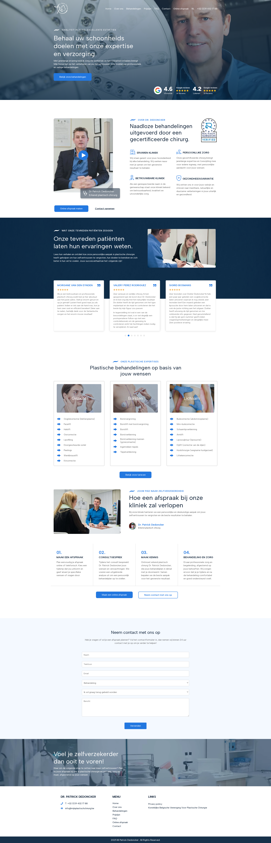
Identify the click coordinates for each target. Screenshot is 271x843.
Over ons (117, 807)
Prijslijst (116, 814)
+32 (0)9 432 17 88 (77, 803)
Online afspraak (120, 822)
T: (66, 803)
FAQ (114, 818)
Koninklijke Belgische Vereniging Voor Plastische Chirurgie (177, 807)
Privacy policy (155, 804)
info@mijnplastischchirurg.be (79, 808)
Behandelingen (119, 811)
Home (115, 803)
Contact (116, 826)
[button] (73, 77)
